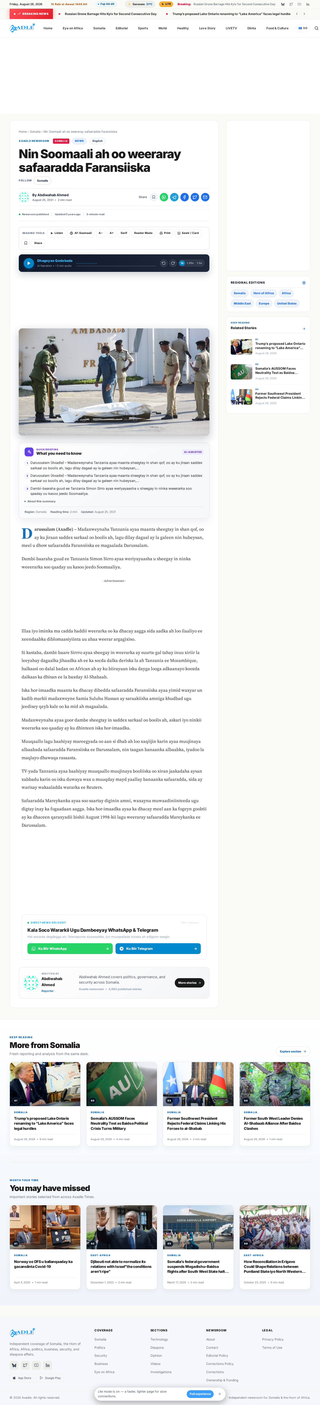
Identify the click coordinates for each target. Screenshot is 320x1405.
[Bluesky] (282, 4)
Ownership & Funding (222, 1380)
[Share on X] (195, 197)
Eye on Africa (73, 28)
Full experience (200, 1394)
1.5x (199, 263)
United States (287, 303)
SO (302, 28)
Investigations (160, 1372)
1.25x (190, 263)
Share (38, 243)
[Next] (304, 14)
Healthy (183, 28)
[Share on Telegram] (174, 197)
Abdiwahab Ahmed (53, 195)
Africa (286, 293)
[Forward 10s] (173, 263)
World (162, 28)
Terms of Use (272, 1347)
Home (48, 28)
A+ (112, 233)
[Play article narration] (29, 263)
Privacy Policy (273, 1339)
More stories (187, 982)
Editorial (122, 28)
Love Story (207, 28)
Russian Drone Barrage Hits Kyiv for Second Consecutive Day (111, 14)
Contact (212, 1347)
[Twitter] (291, 4)
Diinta (251, 28)
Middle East (242, 303)
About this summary (41, 501)
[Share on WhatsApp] (164, 197)
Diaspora (157, 1347)
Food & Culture (277, 28)
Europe (264, 303)
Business (101, 1364)
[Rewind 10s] (163, 263)
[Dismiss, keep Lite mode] (219, 1394)
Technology (159, 1339)
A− (101, 233)
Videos (155, 1364)
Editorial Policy (217, 1355)
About (210, 1339)
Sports (143, 28)
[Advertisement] (160, 75)
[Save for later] (153, 197)
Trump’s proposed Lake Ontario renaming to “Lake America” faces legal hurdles (232, 14)
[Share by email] (205, 197)
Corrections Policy (220, 1364)
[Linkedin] (307, 4)
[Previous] (297, 14)
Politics (99, 1347)
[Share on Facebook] (184, 197)
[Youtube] (299, 4)
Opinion (156, 1355)
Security (100, 1355)
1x (182, 263)
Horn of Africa (263, 293)
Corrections (215, 1372)
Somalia (99, 28)
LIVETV (231, 28)
